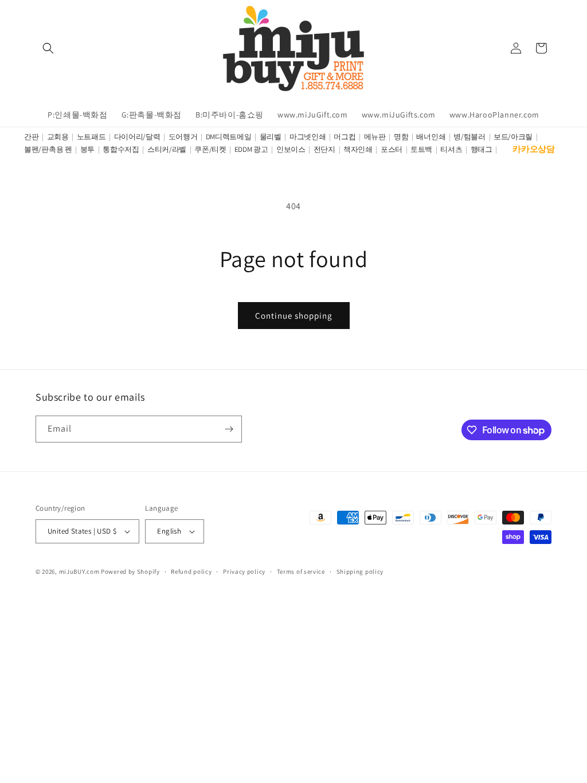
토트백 (421, 149)
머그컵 (344, 137)
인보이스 (291, 149)
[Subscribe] (228, 429)
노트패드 (91, 137)
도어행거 (183, 137)
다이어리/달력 (137, 137)
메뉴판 (375, 137)
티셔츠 (451, 149)
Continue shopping (293, 315)
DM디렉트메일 (229, 137)
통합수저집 (121, 149)
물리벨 (270, 137)
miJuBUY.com (79, 571)
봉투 (87, 149)
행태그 (481, 149)
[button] (48, 48)
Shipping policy (360, 571)
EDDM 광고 (251, 149)
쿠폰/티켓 (210, 149)
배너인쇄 (430, 137)
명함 (401, 137)
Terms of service (301, 571)
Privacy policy (244, 571)
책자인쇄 (358, 149)
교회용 (58, 137)
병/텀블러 (469, 137)
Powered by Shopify (130, 571)
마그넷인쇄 (307, 137)
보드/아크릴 (513, 137)
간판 (31, 137)
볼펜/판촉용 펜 (48, 149)
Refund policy (191, 571)
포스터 (391, 149)
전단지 (324, 149)
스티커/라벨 (166, 149)
